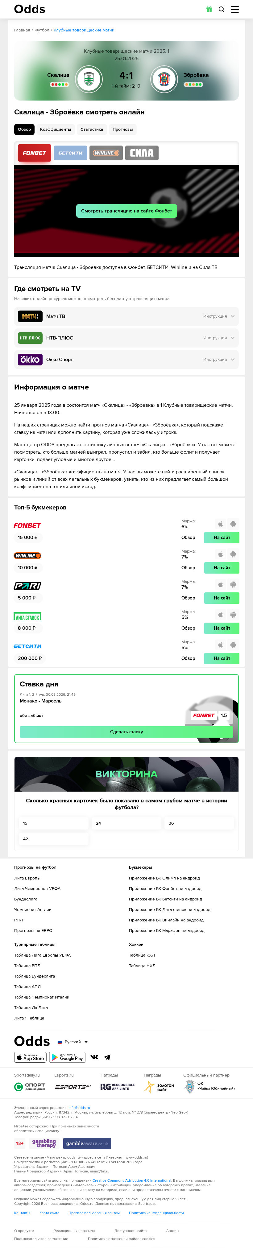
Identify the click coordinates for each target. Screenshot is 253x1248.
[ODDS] (29, 9)
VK (94, 1057)
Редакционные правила (74, 1231)
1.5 (224, 715)
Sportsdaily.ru (29, 1087)
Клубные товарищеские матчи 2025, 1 (126, 51)
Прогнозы (123, 129)
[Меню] (235, 9)
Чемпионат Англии (33, 909)
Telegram (107, 1057)
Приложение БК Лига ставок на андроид (169, 909)
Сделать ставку (126, 732)
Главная (22, 30)
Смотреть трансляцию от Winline (106, 153)
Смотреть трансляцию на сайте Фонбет (126, 211)
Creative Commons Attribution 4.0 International (132, 1180)
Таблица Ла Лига (31, 1007)
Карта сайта (49, 1213)
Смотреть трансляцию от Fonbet (34, 153)
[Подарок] (209, 9)
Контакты (22, 1213)
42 (25, 839)
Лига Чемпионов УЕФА (37, 888)
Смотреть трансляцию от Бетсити (70, 153)
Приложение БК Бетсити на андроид (165, 899)
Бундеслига (25, 899)
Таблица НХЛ (142, 965)
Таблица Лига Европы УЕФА (42, 955)
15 (25, 823)
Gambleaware (87, 1143)
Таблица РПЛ (27, 965)
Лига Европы (27, 878)
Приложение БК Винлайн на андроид (166, 920)
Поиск (221, 9)
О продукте (24, 1231)
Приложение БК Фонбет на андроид (165, 888)
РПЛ (18, 920)
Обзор (24, 129)
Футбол (42, 30)
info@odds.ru (79, 1108)
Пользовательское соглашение (41, 1239)
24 (98, 823)
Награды (118, 1087)
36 (171, 823)
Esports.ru (72, 1087)
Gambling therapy (44, 1143)
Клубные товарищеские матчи (84, 30)
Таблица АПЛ (27, 986)
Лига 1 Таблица (29, 1018)
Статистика (92, 129)
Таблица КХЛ (142, 955)
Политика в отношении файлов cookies (121, 1239)
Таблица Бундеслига (34, 976)
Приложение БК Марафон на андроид (167, 930)
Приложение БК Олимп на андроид (164, 878)
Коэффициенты (55, 129)
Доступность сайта (130, 1231)
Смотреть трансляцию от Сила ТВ (142, 153)
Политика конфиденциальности (156, 1213)
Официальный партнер (209, 1087)
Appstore (30, 1057)
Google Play (67, 1057)
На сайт (222, 537)
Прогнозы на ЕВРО (33, 930)
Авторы (172, 1231)
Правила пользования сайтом (94, 1213)
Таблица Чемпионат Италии (41, 997)
